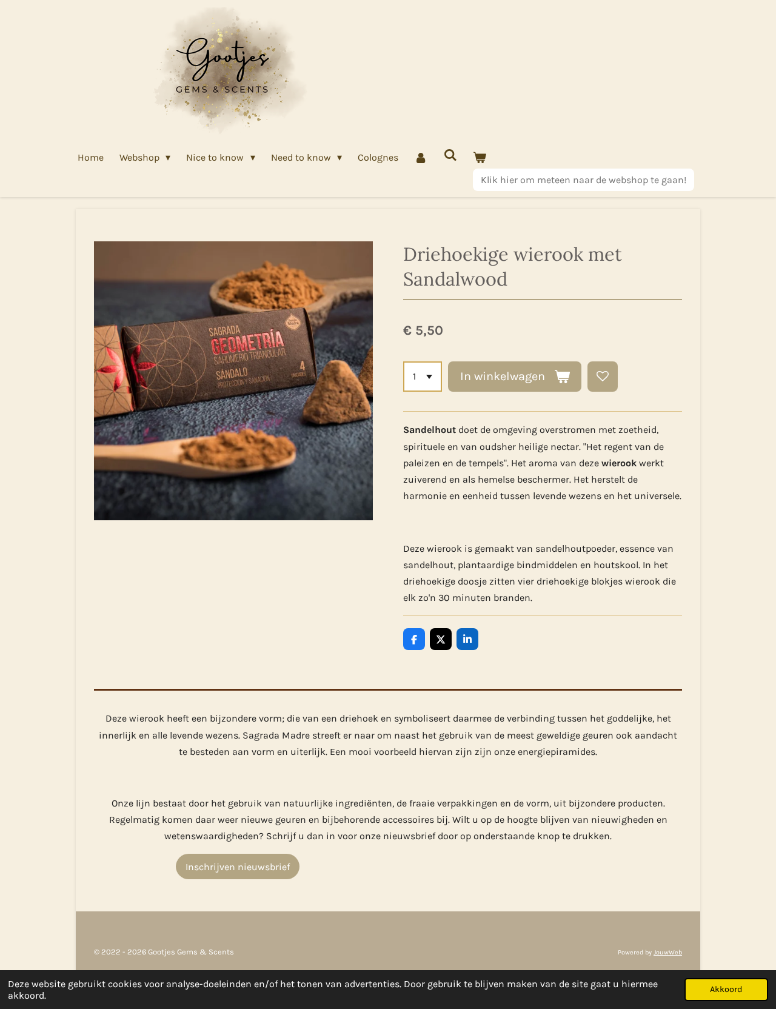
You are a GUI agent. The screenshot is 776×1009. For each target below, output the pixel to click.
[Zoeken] (450, 155)
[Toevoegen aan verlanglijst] (602, 376)
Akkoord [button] (726, 989)
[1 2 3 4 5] (422, 376)
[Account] (420, 157)
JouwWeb (668, 952)
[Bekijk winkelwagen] (479, 157)
